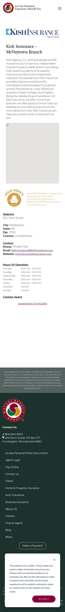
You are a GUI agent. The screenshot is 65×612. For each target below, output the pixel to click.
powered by (32, 303)
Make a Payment (32, 545)
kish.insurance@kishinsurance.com (32, 250)
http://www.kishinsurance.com (33, 254)
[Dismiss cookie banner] (54, 560)
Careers (10, 516)
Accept (44, 599)
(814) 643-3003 (14, 434)
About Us (11, 509)
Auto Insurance (14, 495)
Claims (9, 481)
